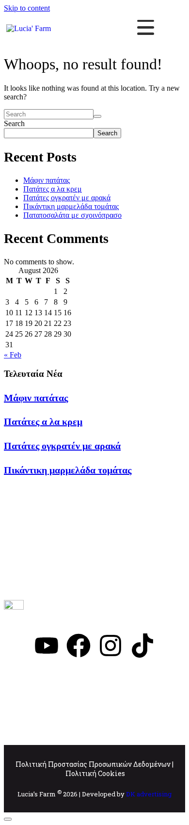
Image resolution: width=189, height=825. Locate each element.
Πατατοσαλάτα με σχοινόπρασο (72, 215)
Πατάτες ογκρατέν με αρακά (66, 198)
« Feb (12, 355)
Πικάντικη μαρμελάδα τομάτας (71, 206)
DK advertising (149, 794)
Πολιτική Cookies (95, 773)
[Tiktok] (142, 645)
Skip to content (27, 8)
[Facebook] (78, 645)
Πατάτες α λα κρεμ (52, 189)
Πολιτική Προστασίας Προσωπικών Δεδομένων (93, 764)
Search (14, 123)
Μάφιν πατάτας (46, 180)
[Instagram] (110, 645)
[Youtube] (46, 645)
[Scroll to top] (8, 819)
